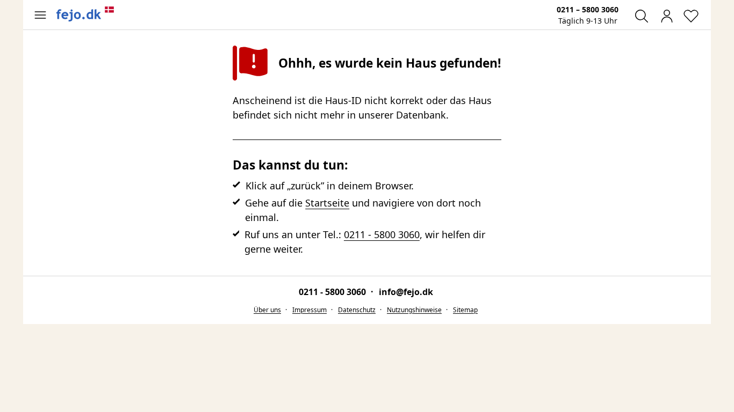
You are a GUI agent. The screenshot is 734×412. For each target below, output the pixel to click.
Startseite (327, 202)
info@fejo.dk (406, 292)
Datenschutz (357, 309)
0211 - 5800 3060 (382, 234)
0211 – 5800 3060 (587, 9)
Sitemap (465, 309)
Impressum (309, 309)
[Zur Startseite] (85, 14)
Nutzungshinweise (414, 309)
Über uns (267, 309)
